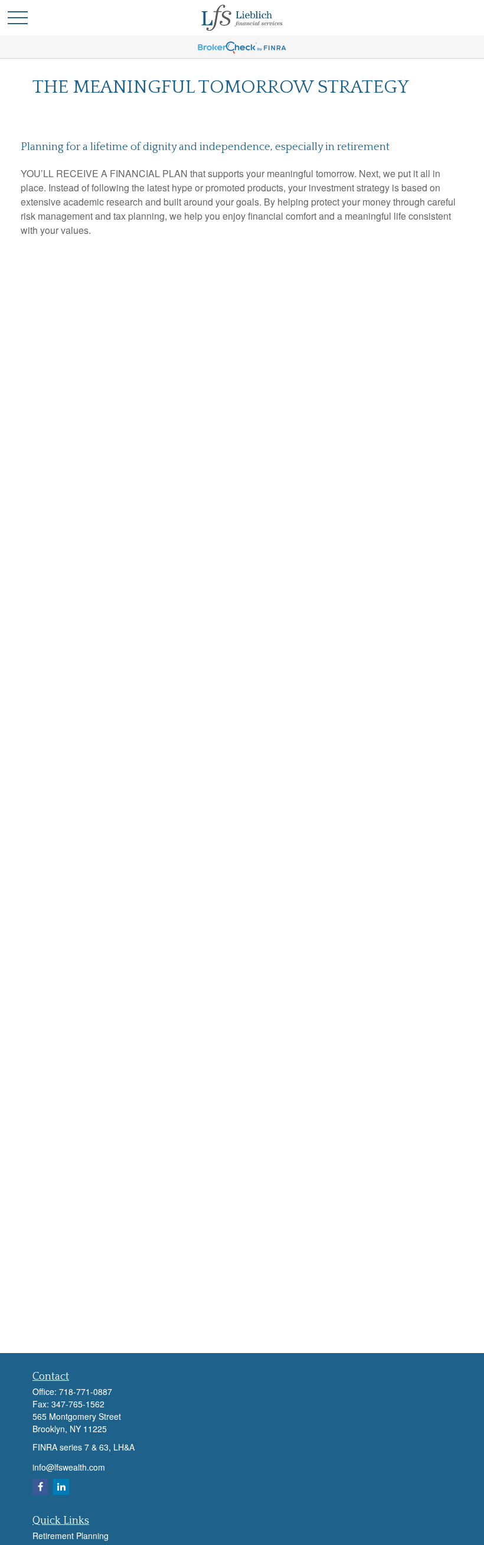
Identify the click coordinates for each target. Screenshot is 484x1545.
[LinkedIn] (61, 1487)
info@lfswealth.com (68, 1467)
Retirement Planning (70, 1535)
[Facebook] (40, 1487)
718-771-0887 (85, 1391)
